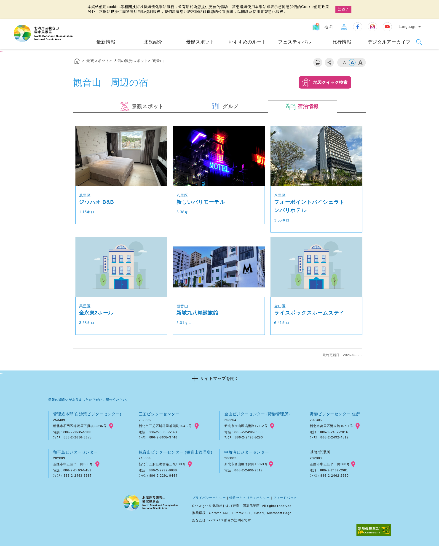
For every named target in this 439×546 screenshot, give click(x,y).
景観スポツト (98, 61)
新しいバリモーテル (201, 202)
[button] (219, 378)
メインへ (9, 4)
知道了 (343, 9)
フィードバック (285, 498)
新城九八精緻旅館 (197, 313)
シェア (329, 62)
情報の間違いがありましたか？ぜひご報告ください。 (88, 399)
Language (408, 27)
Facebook (357, 26)
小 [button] (344, 62)
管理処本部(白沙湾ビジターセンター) (87, 414)
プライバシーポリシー (209, 498)
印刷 (317, 62)
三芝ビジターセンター (159, 414)
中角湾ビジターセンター (246, 452)
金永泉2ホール (96, 313)
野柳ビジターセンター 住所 (335, 414)
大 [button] (360, 62)
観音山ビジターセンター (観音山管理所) (175, 452)
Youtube (387, 26)
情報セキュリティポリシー (249, 498)
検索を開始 (419, 42)
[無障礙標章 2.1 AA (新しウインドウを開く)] (373, 530)
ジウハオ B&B (96, 202)
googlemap (111, 426)
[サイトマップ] (343, 26)
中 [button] (352, 62)
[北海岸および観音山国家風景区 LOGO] (43, 33)
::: (78, 22)
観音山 (158, 61)
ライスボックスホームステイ (309, 313)
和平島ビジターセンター (75, 452)
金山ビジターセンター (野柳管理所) (257, 414)
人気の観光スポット (131, 61)
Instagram (372, 26)
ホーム (77, 62)
